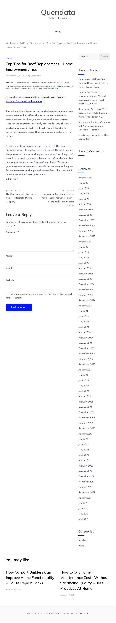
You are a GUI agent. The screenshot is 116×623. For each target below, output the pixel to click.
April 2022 (83, 455)
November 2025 (86, 226)
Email (9, 268)
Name (10, 256)
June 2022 (83, 445)
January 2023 (85, 407)
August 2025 (85, 242)
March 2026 (84, 204)
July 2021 (82, 503)
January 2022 (85, 471)
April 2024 (83, 327)
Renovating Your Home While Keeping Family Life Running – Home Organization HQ (93, 113)
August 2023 (85, 370)
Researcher (36, 76)
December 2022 (86, 413)
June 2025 (83, 252)
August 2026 (85, 178)
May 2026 (83, 194)
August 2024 (85, 306)
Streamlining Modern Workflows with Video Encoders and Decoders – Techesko (94, 126)
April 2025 (83, 263)
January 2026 (85, 215)
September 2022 (86, 428)
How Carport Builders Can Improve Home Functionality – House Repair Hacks (93, 83)
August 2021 (84, 498)
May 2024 (83, 322)
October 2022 (85, 423)
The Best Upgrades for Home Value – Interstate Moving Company (21, 198)
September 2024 (86, 300)
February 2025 (85, 274)
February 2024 (85, 338)
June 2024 (83, 316)
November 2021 (86, 482)
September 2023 (86, 364)
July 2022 (83, 439)
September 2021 (86, 492)
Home (9, 58)
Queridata (58, 12)
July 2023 (83, 375)
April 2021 (83, 519)
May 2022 (83, 450)
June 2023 (83, 381)
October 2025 (85, 231)
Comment (11, 232)
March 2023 (84, 396)
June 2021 (83, 509)
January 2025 (85, 279)
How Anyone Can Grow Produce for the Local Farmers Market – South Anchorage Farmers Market (58, 200)
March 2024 (84, 332)
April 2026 (83, 199)
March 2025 (84, 268)
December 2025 (86, 220)
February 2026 (85, 210)
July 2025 (83, 247)
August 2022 (85, 434)
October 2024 (85, 295)
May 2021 (83, 514)
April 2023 (83, 391)
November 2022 (86, 418)
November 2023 (86, 354)
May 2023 (83, 386)
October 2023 (85, 359)
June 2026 (83, 188)
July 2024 (83, 311)
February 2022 (85, 466)
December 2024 (86, 284)
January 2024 (85, 343)
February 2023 (85, 402)
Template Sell (81, 613)
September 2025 (86, 236)
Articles (82, 540)
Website (10, 280)
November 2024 (86, 290)
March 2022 (84, 460)
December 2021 (86, 477)
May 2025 (83, 258)
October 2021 (85, 487)
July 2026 (83, 183)
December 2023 (86, 348)
